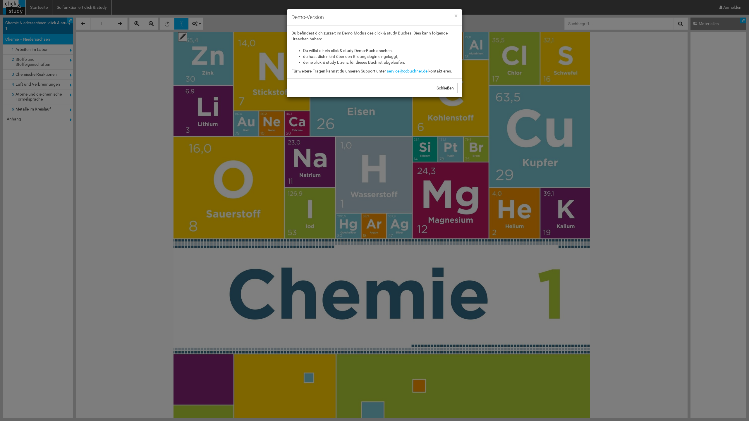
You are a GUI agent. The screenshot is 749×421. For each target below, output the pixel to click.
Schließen (445, 88)
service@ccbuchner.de (407, 71)
